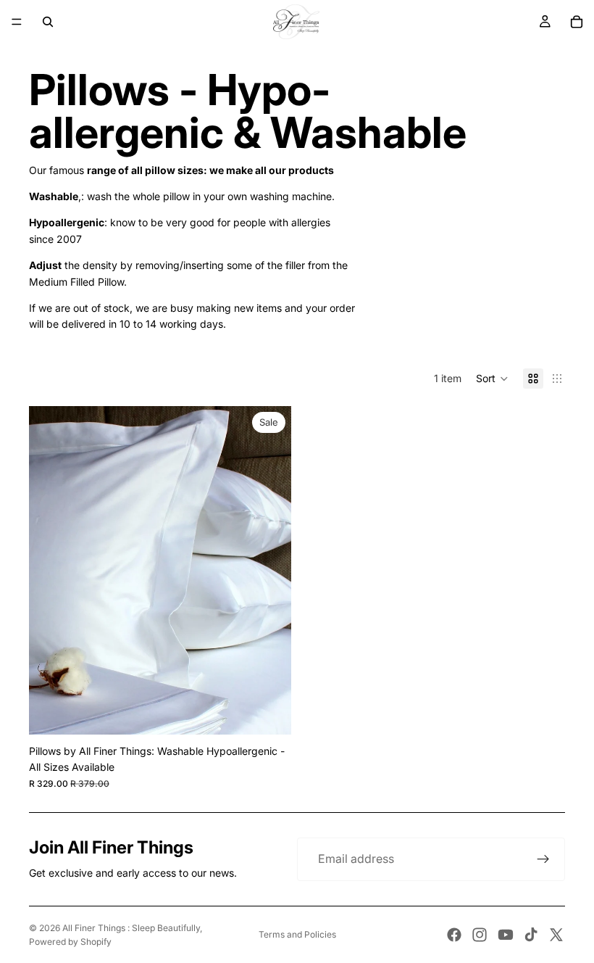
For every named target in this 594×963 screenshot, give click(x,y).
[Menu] (16, 21)
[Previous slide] (50, 571)
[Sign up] (543, 859)
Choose (281, 712)
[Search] (48, 22)
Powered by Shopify (70, 941)
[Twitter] (556, 934)
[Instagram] (479, 934)
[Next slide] (269, 571)
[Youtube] (505, 934)
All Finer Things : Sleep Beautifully (131, 927)
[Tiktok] (531, 934)
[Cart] (577, 22)
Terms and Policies (297, 934)
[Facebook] (454, 934)
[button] (492, 378)
